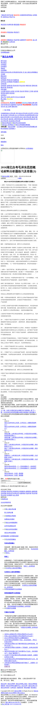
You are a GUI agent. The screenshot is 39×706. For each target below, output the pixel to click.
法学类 (12, 91)
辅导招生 (29, 15)
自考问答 (4, 83)
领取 (20, 178)
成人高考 (8, 106)
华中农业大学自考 (21, 113)
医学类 (12, 93)
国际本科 (14, 106)
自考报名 (4, 64)
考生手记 (4, 97)
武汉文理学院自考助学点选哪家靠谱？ (16, 638)
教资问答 (4, 87)
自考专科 (12, 42)
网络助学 (23, 24)
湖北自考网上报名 (21, 684)
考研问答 (28, 85)
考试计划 (10, 80)
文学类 (17, 91)
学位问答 (22, 85)
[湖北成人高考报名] (7, 125)
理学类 (26, 91)
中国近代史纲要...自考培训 (29, 627)
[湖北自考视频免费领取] (22, 125)
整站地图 (27, 687)
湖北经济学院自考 (29, 119)
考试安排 (4, 24)
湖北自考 (4, 684)
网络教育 (6, 42)
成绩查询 (4, 40)
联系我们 (34, 687)
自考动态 (13, 687)
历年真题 (4, 89)
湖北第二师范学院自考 (16, 119)
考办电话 (4, 62)
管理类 (3, 93)
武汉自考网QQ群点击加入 (16, 693)
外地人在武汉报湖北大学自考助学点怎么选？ (18, 636)
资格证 (3, 68)
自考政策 (4, 80)
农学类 (36, 91)
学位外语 (4, 495)
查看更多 (7, 666)
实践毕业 (16, 80)
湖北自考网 (11, 126)
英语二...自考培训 (29, 566)
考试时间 (13, 103)
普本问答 (16, 85)
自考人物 (10, 97)
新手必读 (10, 15)
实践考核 (13, 104)
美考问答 (10, 87)
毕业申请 (16, 40)
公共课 (3, 91)
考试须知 (10, 32)
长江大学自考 (19, 115)
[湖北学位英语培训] (18, 123)
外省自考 (22, 97)
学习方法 (16, 97)
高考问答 (34, 85)
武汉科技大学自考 (14, 121)
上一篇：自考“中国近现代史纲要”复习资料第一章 (16, 410)
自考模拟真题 (14, 536)
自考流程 (4, 491)
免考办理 (10, 493)
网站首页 (4, 76)
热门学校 (7, 110)
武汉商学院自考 (29, 115)
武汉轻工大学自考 (8, 115)
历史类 (22, 91)
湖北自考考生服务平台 (13, 685)
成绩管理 (23, 40)
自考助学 (10, 495)
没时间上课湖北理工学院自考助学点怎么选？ (18, 634)
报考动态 (4, 78)
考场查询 (4, 32)
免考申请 (10, 24)
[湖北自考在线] (6, 123)
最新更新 (20, 687)
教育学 (7, 93)
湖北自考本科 (5, 687)
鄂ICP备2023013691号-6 (12, 702)
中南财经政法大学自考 (8, 113)
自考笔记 (4, 95)
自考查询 (4, 66)
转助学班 (29, 40)
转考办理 (7, 104)
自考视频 (4, 70)
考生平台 (12, 17)
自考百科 (4, 85)
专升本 (3, 106)
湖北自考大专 (32, 685)
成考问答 (10, 85)
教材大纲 (31, 103)
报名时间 (16, 15)
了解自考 (4, 15)
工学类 (31, 91)
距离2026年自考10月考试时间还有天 (13, 72)
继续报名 (10, 40)
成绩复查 (34, 491)
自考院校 (10, 82)
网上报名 (4, 99)
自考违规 (4, 493)
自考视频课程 (5, 536)
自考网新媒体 (5, 52)
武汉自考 (24, 685)
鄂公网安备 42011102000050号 (11, 704)
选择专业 (6, 17)
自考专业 (4, 82)
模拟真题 (16, 24)
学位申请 (34, 104)
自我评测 (23, 15)
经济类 (7, 91)
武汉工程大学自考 (25, 117)
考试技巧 (16, 32)
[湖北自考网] (7, 56)
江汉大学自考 (14, 117)
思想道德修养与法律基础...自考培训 (19, 606)
